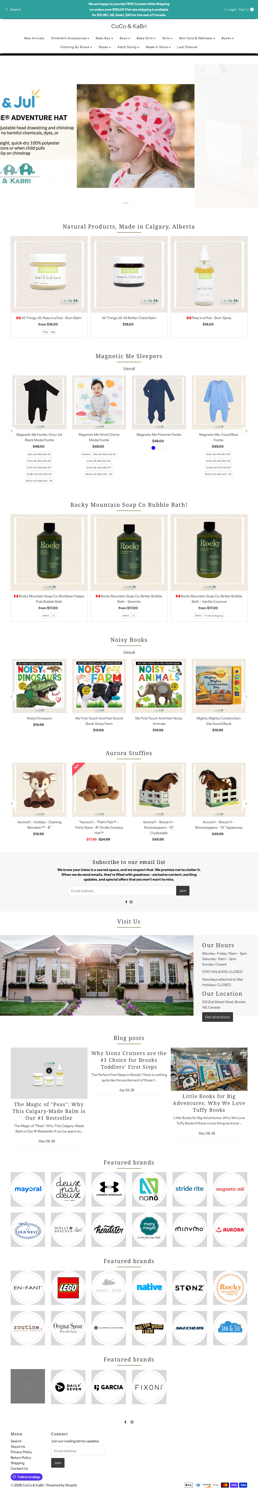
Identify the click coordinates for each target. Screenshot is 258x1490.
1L (54, 615)
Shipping (17, 1463)
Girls (166, 38)
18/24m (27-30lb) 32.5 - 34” (39, 480)
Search (16, 1441)
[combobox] (44, 9)
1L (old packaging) (214, 615)
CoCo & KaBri (129, 26)
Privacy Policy (21, 1452)
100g (45, 332)
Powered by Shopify (61, 1485)
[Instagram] (131, 902)
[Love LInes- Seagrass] (164, 448)
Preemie (86, 454)
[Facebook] (126, 902)
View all (129, 368)
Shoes (104, 47)
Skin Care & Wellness (196, 38)
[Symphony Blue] (153, 448)
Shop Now (62, 74)
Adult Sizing (127, 47)
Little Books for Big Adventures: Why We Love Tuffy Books (209, 1103)
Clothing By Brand (75, 47)
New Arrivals (34, 38)
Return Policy (21, 1457)
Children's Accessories (69, 38)
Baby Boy (103, 38)
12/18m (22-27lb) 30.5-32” (39, 474)
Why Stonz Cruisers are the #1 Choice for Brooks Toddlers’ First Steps (129, 1060)
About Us (18, 1447)
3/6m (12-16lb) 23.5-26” (39, 454)
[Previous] (12, 431)
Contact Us (19, 1468)
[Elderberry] (159, 448)
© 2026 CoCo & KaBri (27, 1485)
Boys (124, 38)
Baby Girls (145, 38)
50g (53, 332)
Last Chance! (187, 47)
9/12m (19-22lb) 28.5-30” (39, 467)
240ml (45, 615)
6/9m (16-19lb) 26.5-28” (39, 461)
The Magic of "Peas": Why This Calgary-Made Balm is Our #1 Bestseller (48, 1111)
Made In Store (157, 47)
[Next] (246, 431)
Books (227, 38)
